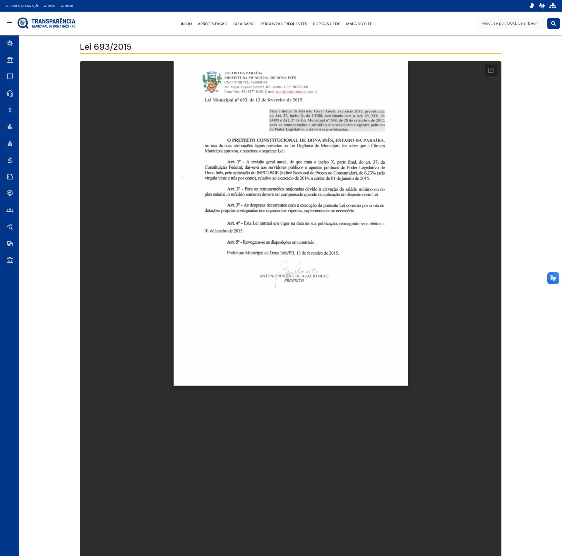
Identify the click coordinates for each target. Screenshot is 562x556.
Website (50, 6)
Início (186, 24)
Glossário (244, 24)
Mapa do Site (359, 24)
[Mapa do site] (552, 6)
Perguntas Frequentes (284, 24)
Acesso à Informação (22, 6)
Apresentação (212, 24)
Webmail (67, 6)
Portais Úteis (326, 24)
